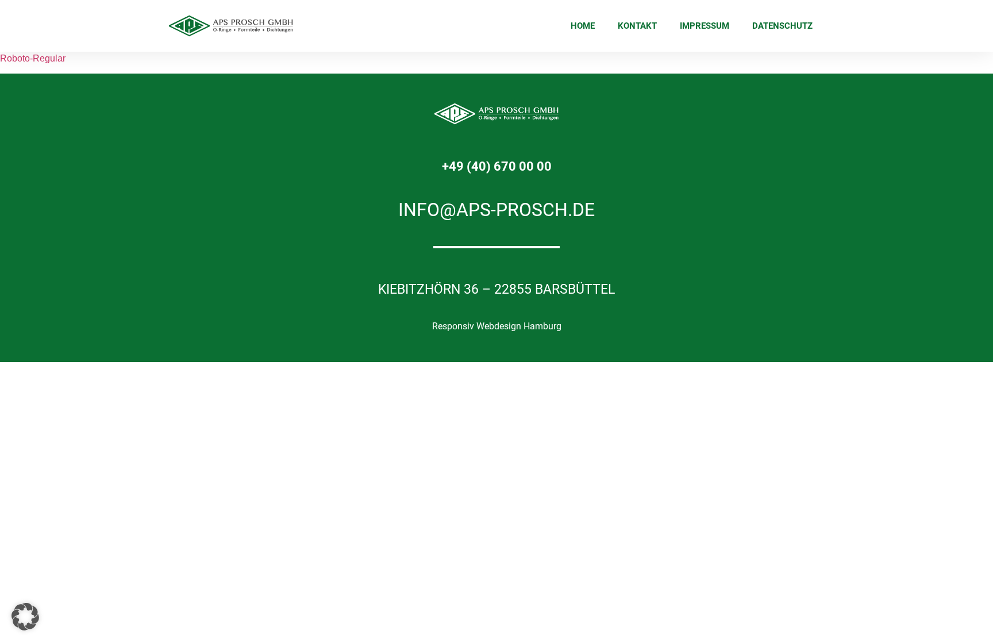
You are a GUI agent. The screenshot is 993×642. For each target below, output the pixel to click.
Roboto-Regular (33, 58)
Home (583, 26)
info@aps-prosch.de (496, 210)
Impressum (704, 26)
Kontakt (637, 26)
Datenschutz (782, 26)
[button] (25, 616)
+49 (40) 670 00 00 (497, 166)
